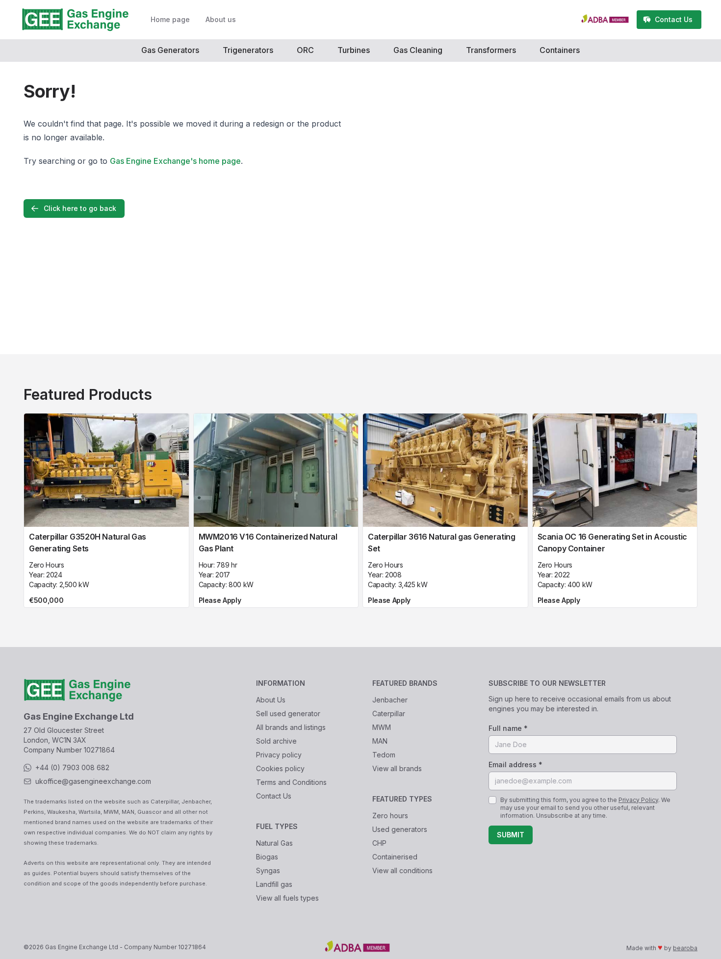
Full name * (508, 728)
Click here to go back (80, 208)
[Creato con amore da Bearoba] (609, 19)
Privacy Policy (638, 799)
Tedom (383, 755)
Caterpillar (388, 713)
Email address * (515, 764)
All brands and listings (291, 727)
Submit (510, 834)
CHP (379, 843)
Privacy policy (279, 755)
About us (221, 19)
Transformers (491, 50)
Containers (560, 50)
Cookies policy (280, 768)
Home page (170, 19)
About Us (270, 700)
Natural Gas (274, 843)
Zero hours (390, 815)
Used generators (399, 829)
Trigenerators (248, 50)
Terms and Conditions (291, 782)
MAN (379, 741)
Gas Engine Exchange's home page (175, 161)
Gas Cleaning (417, 50)
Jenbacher (390, 700)
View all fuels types (287, 898)
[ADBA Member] (416, 947)
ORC (305, 50)
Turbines (353, 50)
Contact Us (273, 796)
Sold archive (276, 741)
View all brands (397, 768)
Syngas (268, 870)
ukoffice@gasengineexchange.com (93, 781)
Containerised (394, 857)
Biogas (267, 857)
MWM (381, 727)
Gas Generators (170, 50)
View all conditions (402, 870)
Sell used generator (288, 713)
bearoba (685, 948)
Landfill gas (274, 884)
